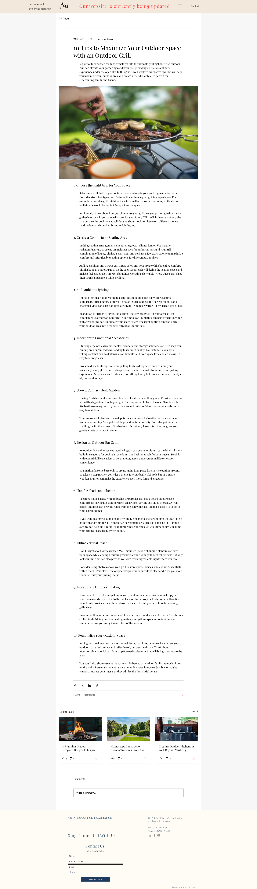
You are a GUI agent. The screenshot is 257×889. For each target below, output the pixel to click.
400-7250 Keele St (157, 827)
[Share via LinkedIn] (89, 685)
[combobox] (95, 872)
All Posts (64, 18)
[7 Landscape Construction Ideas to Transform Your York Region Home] (128, 729)
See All (195, 711)
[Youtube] (159, 835)
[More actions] (182, 39)
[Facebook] (154, 835)
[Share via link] (96, 685)
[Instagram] (150, 835)
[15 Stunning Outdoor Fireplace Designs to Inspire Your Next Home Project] (80, 729)
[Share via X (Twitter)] (82, 685)
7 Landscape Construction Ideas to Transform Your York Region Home (128, 748)
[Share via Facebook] (74, 685)
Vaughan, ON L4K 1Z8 (159, 830)
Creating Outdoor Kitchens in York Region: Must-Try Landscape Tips (176, 748)
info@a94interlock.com (159, 821)
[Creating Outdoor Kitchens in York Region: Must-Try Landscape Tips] (176, 729)
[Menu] (180, 5)
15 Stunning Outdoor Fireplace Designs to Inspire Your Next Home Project (78, 748)
